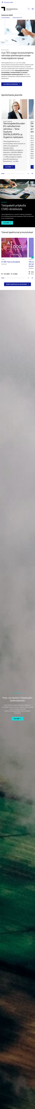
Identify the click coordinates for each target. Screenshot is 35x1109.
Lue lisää (6, 222)
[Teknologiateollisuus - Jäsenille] (9, 9)
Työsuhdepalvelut (5, 17)
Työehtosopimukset (17, 17)
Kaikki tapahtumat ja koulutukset (16, 284)
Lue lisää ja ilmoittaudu (10, 84)
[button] (29, 9)
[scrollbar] (13, 173)
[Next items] (32, 173)
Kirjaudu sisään (8, 2)
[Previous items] (28, 173)
